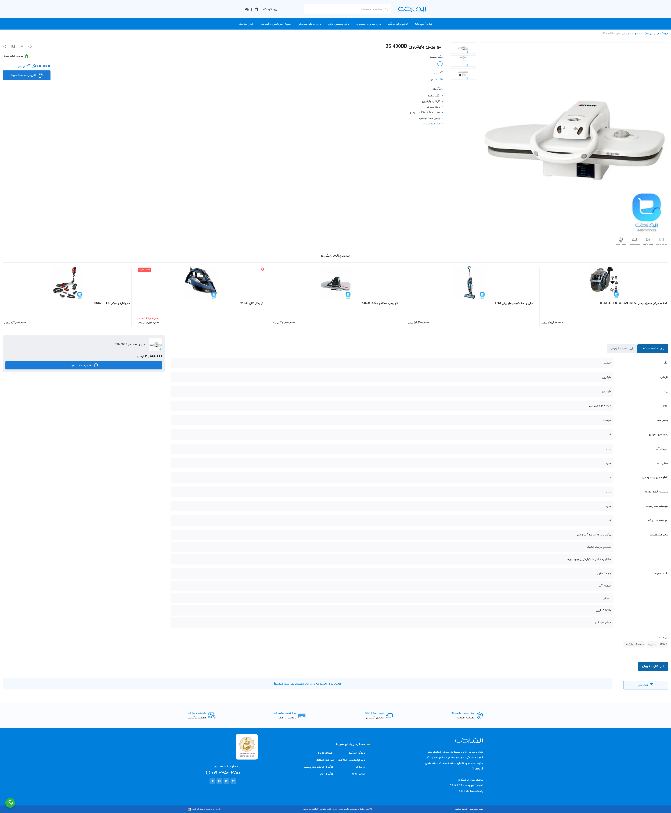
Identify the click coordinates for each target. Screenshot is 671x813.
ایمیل (381, 40)
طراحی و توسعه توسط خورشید (206, 809)
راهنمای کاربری (325, 753)
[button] (21, 46)
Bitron (663, 644)
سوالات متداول (325, 760)
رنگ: (436, 57)
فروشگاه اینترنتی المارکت (655, 33)
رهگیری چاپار (326, 774)
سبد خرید (256, 9)
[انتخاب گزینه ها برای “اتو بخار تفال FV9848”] (259, 294)
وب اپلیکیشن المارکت (351, 760)
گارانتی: (438, 73)
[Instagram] (219, 781)
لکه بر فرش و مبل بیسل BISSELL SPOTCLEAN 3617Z (633, 303)
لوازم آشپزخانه (423, 24)
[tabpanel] (463, 48)
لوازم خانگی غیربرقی (309, 24)
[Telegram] (212, 781)
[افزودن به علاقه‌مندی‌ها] (30, 47)
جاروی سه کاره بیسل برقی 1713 (514, 303)
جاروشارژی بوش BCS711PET (112, 303)
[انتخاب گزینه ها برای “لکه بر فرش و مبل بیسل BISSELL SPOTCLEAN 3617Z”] (662, 294)
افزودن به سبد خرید (23, 75)
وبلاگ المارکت (356, 753)
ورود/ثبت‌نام (270, 9)
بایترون (652, 644)
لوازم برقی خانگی (398, 24)
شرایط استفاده (461, 809)
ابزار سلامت (246, 24)
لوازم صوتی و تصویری (368, 24)
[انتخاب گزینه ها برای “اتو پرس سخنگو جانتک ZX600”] (394, 294)
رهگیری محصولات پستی (319, 767)
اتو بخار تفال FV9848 (251, 303)
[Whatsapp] (226, 781)
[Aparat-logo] (233, 781)
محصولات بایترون (634, 644)
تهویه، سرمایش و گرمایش (275, 24)
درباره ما (360, 767)
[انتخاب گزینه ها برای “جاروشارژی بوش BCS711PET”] (125, 294)
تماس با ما (358, 774)
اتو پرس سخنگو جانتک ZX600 (380, 303)
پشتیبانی (247, 9)
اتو (636, 33)
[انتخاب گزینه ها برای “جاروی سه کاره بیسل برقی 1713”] (528, 294)
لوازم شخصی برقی (338, 24)
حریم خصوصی (476, 809)
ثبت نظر (643, 685)
